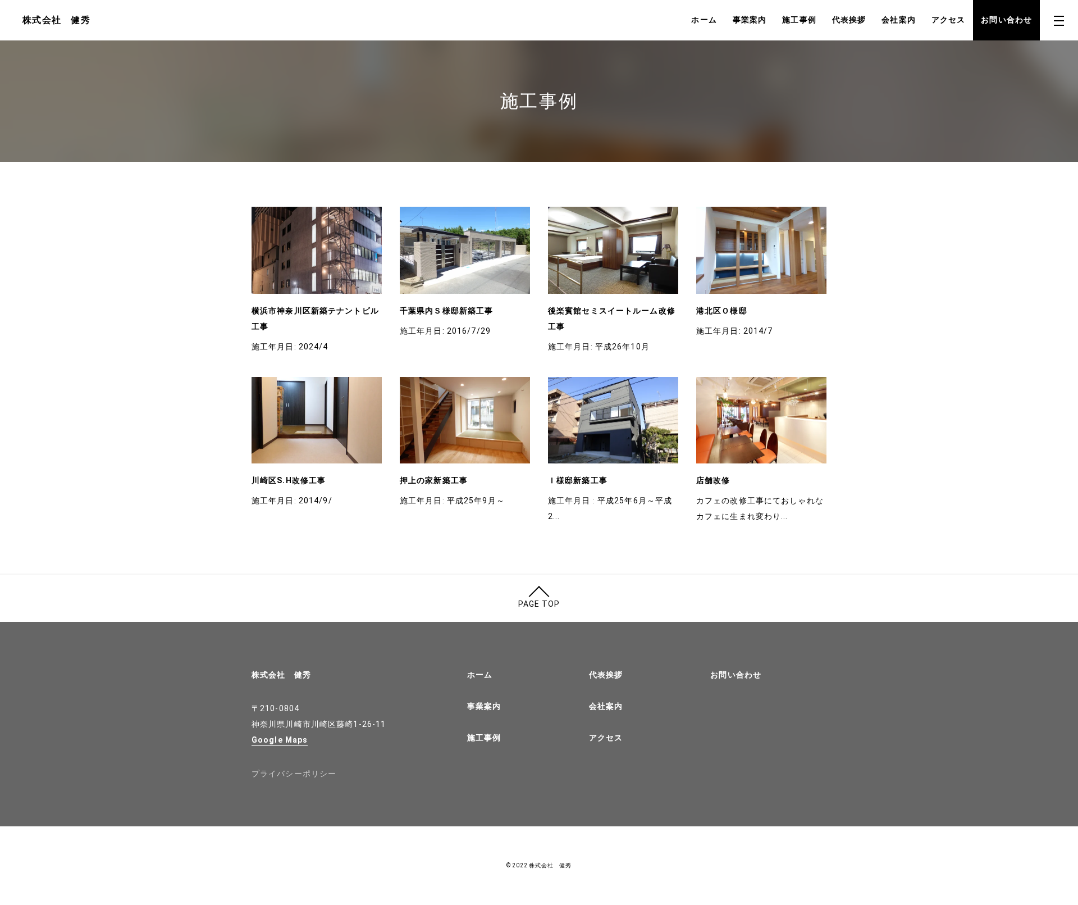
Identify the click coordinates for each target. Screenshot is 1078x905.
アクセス (948, 19)
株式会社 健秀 (281, 674)
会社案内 (898, 19)
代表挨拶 (849, 19)
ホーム (703, 19)
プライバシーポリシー (294, 773)
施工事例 (799, 19)
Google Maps (280, 739)
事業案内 (749, 19)
